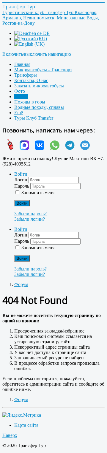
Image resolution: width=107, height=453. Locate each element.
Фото (19, 91)
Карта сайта (26, 425)
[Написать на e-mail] (83, 148)
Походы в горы (29, 101)
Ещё (18, 112)
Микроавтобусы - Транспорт (43, 69)
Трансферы (25, 75)
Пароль (22, 185)
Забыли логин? (29, 219)
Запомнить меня (37, 192)
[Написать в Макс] (22, 148)
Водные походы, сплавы (39, 107)
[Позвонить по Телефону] (8, 148)
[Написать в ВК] (37, 148)
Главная (22, 64)
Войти (22, 203)
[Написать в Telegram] (68, 148)
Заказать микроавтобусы (39, 85)
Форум (21, 96)
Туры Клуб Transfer (33, 117)
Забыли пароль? (30, 213)
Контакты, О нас (31, 80)
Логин (21, 179)
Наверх (9, 435)
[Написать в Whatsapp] (52, 148)
